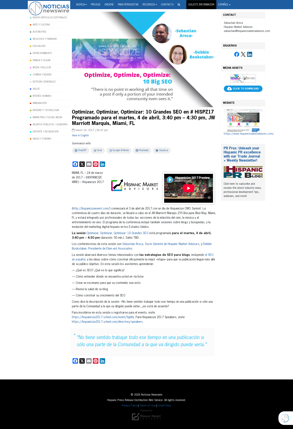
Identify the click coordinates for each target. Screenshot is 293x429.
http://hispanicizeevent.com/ (91, 208)
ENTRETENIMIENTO (42, 53)
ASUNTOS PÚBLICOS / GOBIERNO (50, 124)
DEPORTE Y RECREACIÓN (45, 132)
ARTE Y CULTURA (41, 25)
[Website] (243, 120)
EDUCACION (39, 46)
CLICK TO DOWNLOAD (246, 89)
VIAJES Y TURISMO (42, 139)
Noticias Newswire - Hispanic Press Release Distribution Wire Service (49, 8)
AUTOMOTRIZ (39, 32)
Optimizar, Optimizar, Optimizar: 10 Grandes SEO (117, 233)
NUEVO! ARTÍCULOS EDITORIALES (50, 17)
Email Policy (164, 405)
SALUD (36, 89)
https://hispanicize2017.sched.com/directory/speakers (107, 321)
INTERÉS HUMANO (42, 96)
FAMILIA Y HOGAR (42, 60)
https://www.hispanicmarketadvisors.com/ (249, 134)
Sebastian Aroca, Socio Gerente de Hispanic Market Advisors (160, 244)
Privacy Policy (129, 405)
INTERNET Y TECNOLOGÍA (46, 110)
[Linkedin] (249, 54)
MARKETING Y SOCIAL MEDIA (47, 117)
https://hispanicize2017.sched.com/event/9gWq (103, 317)
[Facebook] (236, 54)
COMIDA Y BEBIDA (42, 75)
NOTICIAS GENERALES (44, 82)
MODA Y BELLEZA (42, 67)
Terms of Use (147, 405)
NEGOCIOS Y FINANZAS (45, 39)
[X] (243, 54)
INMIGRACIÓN (40, 103)
